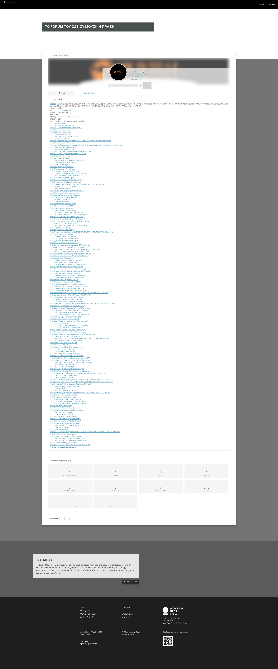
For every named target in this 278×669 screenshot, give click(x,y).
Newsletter (126, 617)
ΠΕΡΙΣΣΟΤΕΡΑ (130, 582)
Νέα (123, 610)
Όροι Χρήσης (85, 634)
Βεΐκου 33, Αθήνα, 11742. (172, 618)
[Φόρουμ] (49, 55)
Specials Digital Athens (88, 644)
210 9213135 (171, 621)
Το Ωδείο (270, 5)
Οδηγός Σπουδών (88, 614)
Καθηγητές (85, 610)
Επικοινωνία (127, 614)
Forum (261, 5)
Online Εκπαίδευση (88, 617)
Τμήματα (84, 607)
